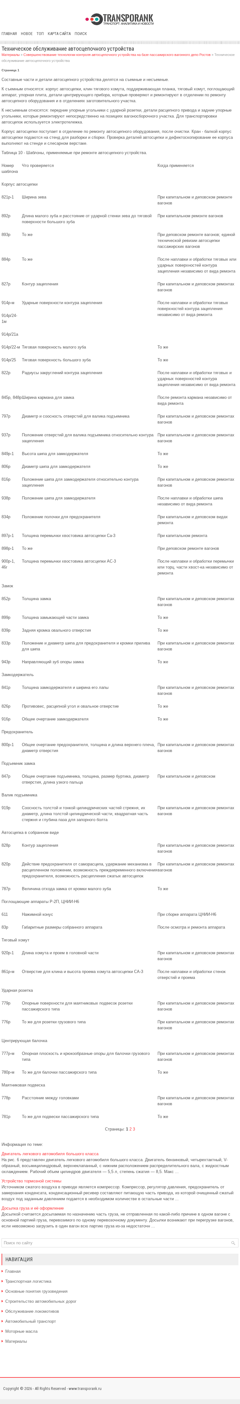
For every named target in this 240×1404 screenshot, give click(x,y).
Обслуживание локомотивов (32, 1311)
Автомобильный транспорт (30, 1321)
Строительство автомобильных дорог (41, 1301)
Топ (40, 33)
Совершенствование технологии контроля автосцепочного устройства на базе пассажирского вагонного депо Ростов (117, 55)
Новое (26, 33)
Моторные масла (21, 1331)
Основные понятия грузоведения (36, 1291)
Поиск (81, 33)
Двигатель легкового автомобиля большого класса (50, 1153)
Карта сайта (59, 33)
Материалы (11, 55)
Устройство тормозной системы (31, 1181)
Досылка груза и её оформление (33, 1208)
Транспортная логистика (28, 1281)
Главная (9, 33)
